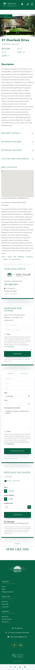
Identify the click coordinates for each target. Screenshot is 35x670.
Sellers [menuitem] (3, 589)
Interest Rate (8, 503)
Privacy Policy (10, 346)
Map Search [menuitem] (5, 616)
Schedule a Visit (24, 373)
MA (15, 257)
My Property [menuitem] (5, 622)
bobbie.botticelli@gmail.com (18, 637)
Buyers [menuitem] (4, 586)
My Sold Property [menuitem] (6, 619)
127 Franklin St (18, 632)
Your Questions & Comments (12, 408)
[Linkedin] (20, 645)
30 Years (9, 481)
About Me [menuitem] (4, 601)
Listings (9, 257)
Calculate (17, 515)
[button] (3, 25)
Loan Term (8, 477)
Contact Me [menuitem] (5, 607)
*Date (5, 393)
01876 (5, 259)
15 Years (17, 481)
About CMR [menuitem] (5, 604)
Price (5, 487)
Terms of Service (11, 458)
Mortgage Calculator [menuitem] (7, 592)
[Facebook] (14, 645)
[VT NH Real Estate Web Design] (17, 656)
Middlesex (21, 257)
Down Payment (9, 495)
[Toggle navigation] (32, 4)
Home (3, 257)
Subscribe (17, 354)
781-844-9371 (28, 4)
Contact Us (10, 373)
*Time (5, 400)
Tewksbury (29, 257)
